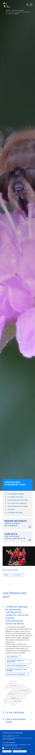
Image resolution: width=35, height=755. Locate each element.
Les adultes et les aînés (15, 497)
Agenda (6, 575)
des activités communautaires (16, 665)
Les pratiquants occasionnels (17, 500)
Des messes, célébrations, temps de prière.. (17, 670)
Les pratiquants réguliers (15, 494)
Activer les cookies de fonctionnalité (13, 748)
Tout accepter (7, 751)
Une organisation (12, 656)
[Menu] (31, 5)
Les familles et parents (15, 512)
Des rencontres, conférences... (16, 674)
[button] (28, 570)
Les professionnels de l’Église (17, 506)
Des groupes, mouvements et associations (16, 661)
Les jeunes (11, 509)
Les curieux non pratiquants (17, 503)
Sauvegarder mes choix (19, 751)
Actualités (11, 584)
